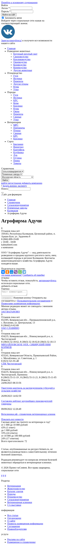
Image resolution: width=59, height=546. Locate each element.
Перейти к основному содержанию (19, 2)
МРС (15, 125)
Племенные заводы (17, 208)
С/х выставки (14, 505)
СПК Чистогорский (11, 363)
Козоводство (19, 65)
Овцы (16, 111)
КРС (15, 100)
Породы (11, 494)
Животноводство (16, 488)
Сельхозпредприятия (18, 205)
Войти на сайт (8, 15)
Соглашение (13, 526)
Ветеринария (14, 486)
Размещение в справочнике (21, 542)
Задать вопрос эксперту (15, 186)
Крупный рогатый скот (25, 54)
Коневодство (20, 67)
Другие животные (22, 70)
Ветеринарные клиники (19, 502)
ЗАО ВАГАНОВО (10, 311)
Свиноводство (20, 56)
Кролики (18, 106)
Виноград (18, 147)
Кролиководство (21, 59)
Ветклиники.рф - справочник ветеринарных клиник (28, 414)
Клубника (18, 152)
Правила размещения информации (25, 523)
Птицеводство (14, 497)
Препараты (19, 127)
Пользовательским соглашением (34, 300)
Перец (16, 160)
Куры (16, 86)
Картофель (18, 149)
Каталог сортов (15, 491)
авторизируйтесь (47, 280)
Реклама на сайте (16, 539)
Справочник (13, 202)
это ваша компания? (11, 275)
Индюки (17, 78)
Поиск (4, 188)
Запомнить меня (13, 18)
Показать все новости (12, 419)
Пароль (6, 11)
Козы (16, 103)
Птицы (17, 130)
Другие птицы (20, 84)
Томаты (17, 163)
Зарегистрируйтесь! (11, 40)
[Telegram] (24, 272)
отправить (7, 298)
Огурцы (17, 158)
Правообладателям (17, 529)
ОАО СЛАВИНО (10, 328)
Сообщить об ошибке (34, 275)
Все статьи (12, 515)
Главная (11, 48)
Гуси (15, 75)
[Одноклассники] (7, 272)
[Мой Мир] (11, 272)
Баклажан (18, 144)
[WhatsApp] (20, 272)
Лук (15, 155)
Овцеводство (20, 62)
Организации (14, 518)
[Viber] (16, 272)
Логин (5, 8)
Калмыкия (12, 210)
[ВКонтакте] (8, 37)
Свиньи (17, 117)
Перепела (18, 81)
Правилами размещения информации (20, 303)
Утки (16, 89)
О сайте (11, 521)
